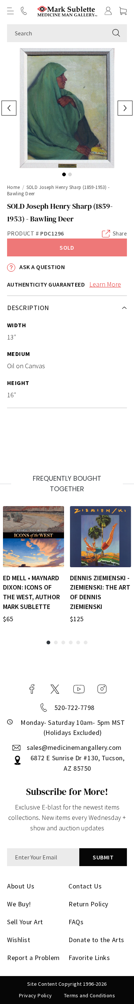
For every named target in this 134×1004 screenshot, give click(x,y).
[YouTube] (78, 689)
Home (13, 187)
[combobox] (56, 33)
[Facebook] (32, 689)
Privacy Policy (35, 995)
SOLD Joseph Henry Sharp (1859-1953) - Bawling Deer (58, 190)
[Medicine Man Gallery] (67, 11)
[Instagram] (102, 689)
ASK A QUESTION (41, 267)
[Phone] (24, 11)
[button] (10, 10)
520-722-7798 (74, 707)
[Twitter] (55, 689)
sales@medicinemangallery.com (74, 747)
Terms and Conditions (89, 995)
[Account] (108, 11)
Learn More (105, 284)
